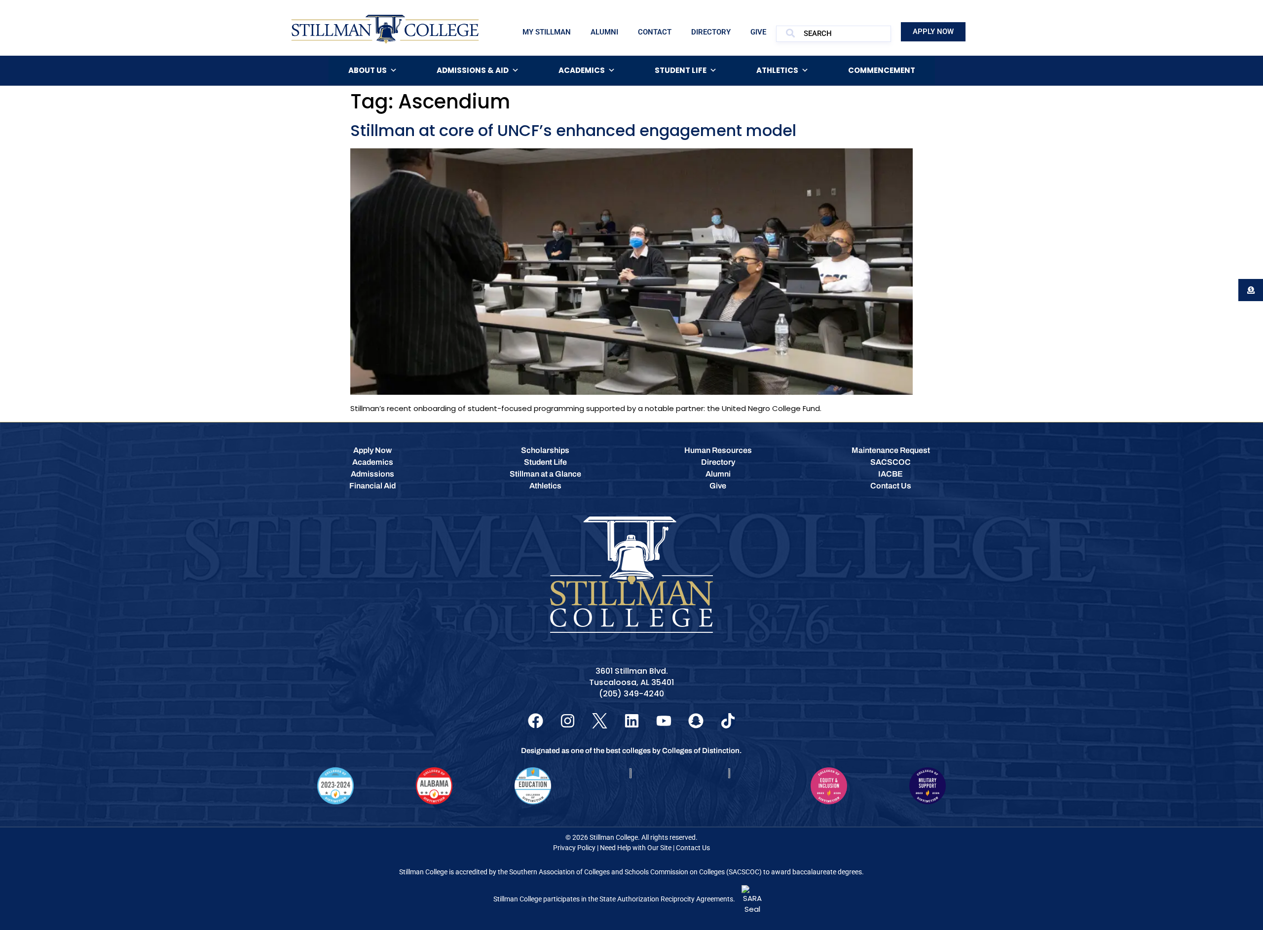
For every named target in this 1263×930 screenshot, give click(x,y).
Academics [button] (581, 70)
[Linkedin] (631, 720)
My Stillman (546, 32)
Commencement (881, 70)
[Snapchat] (696, 720)
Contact (654, 32)
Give (758, 32)
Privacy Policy (574, 848)
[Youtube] (663, 720)
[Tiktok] (728, 720)
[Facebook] (535, 720)
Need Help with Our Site (635, 848)
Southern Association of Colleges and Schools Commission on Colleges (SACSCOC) (635, 872)
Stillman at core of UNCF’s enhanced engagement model (573, 130)
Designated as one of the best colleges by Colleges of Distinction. (631, 751)
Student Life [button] (680, 70)
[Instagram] (567, 720)
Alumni (604, 32)
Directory (711, 32)
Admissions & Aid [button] (473, 70)
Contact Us (693, 848)
